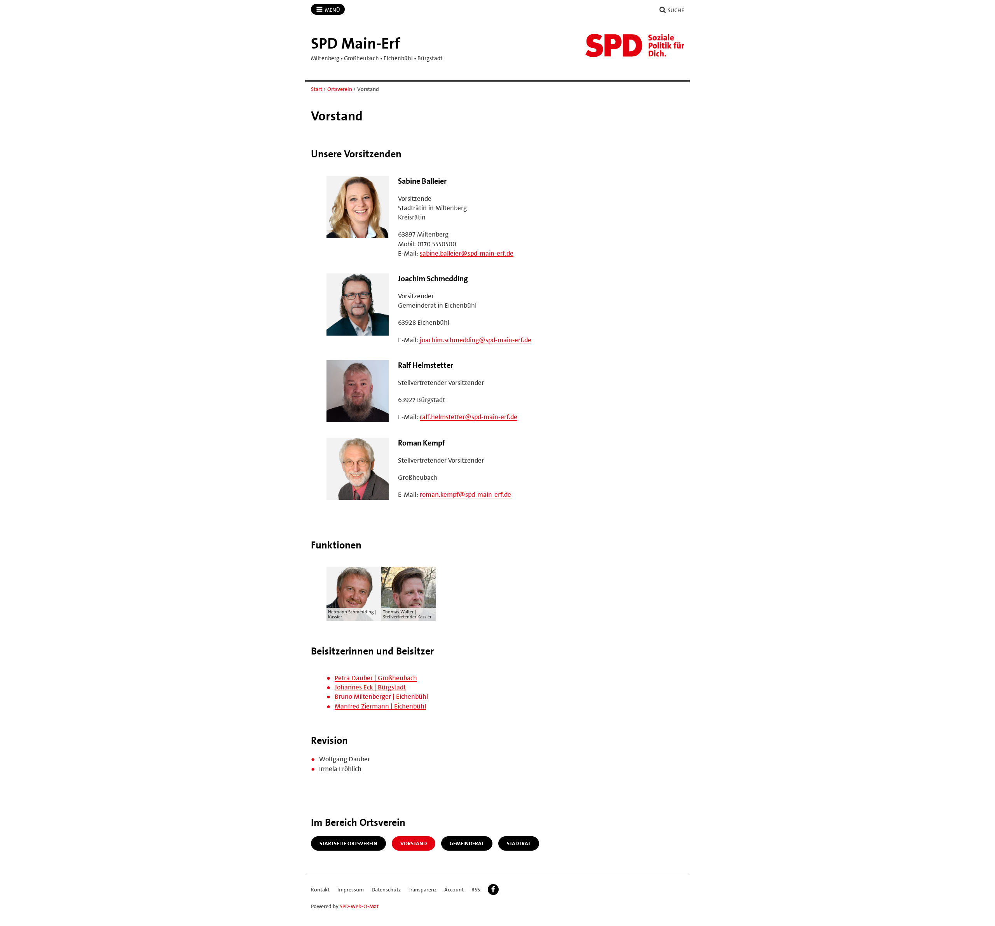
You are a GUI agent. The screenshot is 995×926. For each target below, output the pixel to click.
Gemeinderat (467, 843)
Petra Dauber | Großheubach (376, 678)
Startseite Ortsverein (348, 843)
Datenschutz (386, 889)
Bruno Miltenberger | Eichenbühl (381, 696)
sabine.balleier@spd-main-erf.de (466, 253)
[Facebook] (493, 889)
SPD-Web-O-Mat (359, 906)
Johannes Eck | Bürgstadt (370, 687)
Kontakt (320, 889)
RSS (475, 889)
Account (454, 889)
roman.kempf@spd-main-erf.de (465, 494)
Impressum (350, 889)
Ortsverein (339, 88)
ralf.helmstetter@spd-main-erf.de (468, 417)
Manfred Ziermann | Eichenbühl (380, 706)
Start (316, 88)
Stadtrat (519, 843)
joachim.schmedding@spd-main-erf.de (475, 340)
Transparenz (422, 889)
